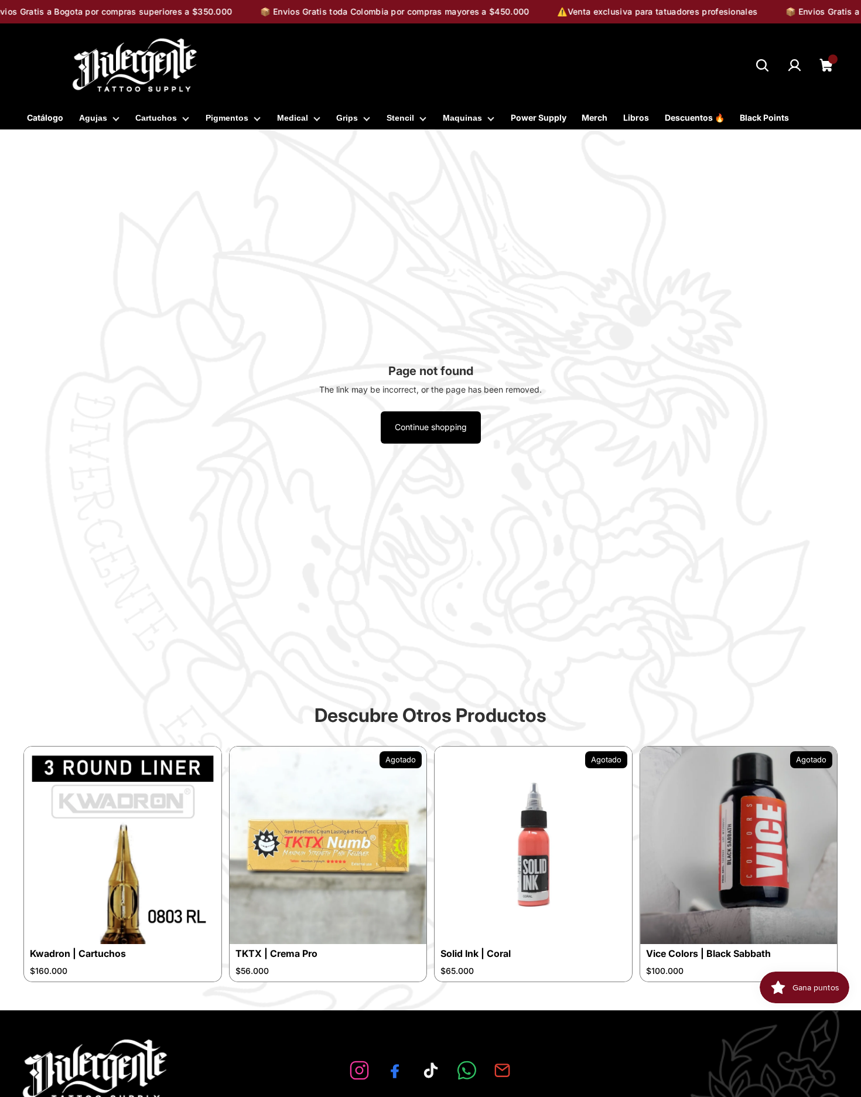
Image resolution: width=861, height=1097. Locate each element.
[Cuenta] (794, 65)
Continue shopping (431, 427)
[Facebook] (395, 1070)
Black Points (764, 117)
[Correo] (502, 1070)
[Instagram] (359, 1070)
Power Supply (538, 117)
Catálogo (45, 117)
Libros (636, 117)
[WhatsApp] (466, 1070)
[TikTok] (431, 1070)
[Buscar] (762, 65)
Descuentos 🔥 (695, 117)
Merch (594, 117)
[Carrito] (827, 65)
